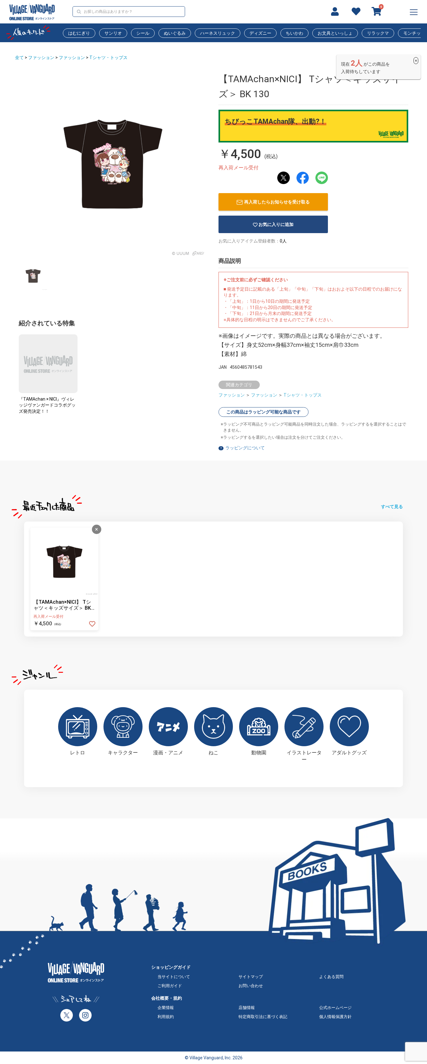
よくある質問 (331, 976)
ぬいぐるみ (175, 33)
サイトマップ (251, 976)
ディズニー (260, 33)
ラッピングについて (245, 447)
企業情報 (166, 1007)
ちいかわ (294, 33)
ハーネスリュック (217, 33)
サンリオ (113, 33)
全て (19, 57)
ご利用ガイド (170, 985)
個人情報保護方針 (335, 1016)
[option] (113, 164)
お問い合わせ (251, 985)
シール (142, 33)
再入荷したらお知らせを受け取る (277, 201)
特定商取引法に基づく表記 (263, 1016)
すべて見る (392, 506)
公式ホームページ (335, 1007)
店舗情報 (247, 1007)
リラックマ (378, 33)
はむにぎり (79, 33)
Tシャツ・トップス (108, 57)
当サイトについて (174, 976)
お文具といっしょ (335, 33)
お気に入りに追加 (276, 224)
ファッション (41, 57)
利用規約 (166, 1016)
